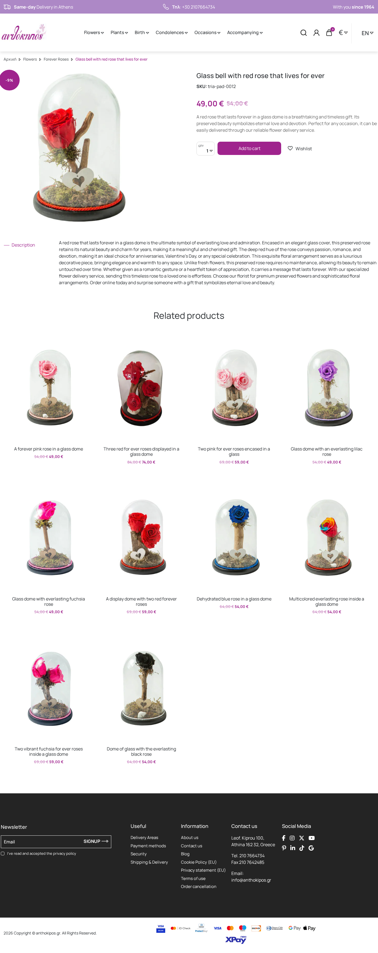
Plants (118, 32)
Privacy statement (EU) (203, 870)
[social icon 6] (292, 848)
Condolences (170, 32)
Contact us (191, 846)
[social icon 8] (311, 848)
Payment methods (148, 846)
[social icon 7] (301, 848)
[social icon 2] (292, 838)
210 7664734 (252, 856)
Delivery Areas (144, 837)
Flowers (92, 32)
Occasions (206, 32)
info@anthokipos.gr (251, 880)
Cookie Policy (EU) (199, 862)
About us (189, 837)
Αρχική (10, 59)
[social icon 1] (284, 838)
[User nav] (317, 32)
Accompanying (243, 32)
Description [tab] (23, 245)
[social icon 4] (312, 838)
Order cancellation (198, 886)
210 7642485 (251, 862)
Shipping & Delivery (149, 862)
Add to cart (249, 148)
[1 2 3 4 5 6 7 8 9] (206, 151)
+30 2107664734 (198, 7)
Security (139, 854)
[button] (300, 148)
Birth (140, 32)
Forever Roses (56, 59)
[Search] (304, 32)
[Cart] (329, 32)
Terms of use (193, 878)
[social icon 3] (301, 838)
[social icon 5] (284, 848)
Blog (185, 854)
